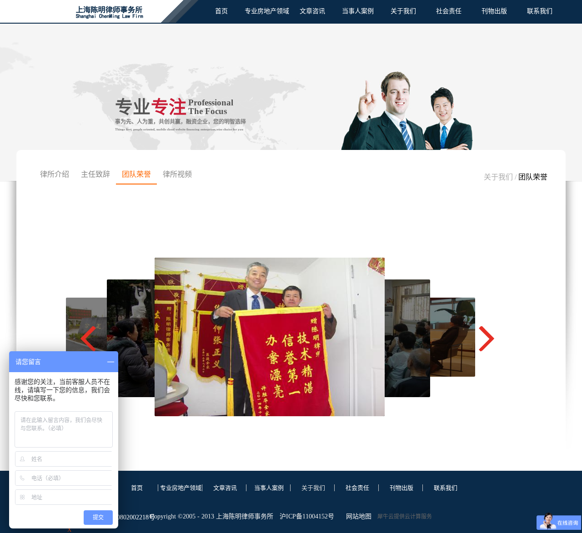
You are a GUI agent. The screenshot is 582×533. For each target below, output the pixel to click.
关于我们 (498, 177)
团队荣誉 (532, 177)
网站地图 (356, 516)
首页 (221, 11)
